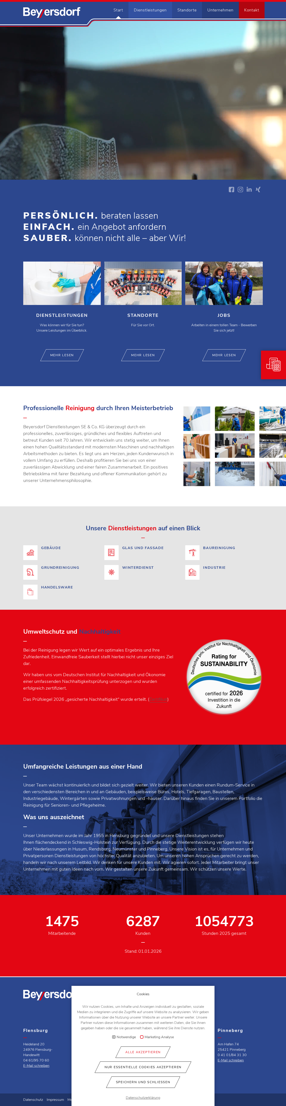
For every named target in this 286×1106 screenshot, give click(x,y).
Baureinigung (224, 553)
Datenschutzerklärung (143, 1097)
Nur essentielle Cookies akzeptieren (143, 1067)
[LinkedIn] (249, 189)
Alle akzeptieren (143, 1052)
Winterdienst (143, 573)
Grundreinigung (62, 573)
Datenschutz (33, 1099)
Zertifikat (158, 699)
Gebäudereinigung (62, 553)
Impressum (55, 1099)
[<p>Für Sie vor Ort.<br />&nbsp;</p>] (143, 302)
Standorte (187, 10)
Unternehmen (220, 10)
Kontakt (251, 10)
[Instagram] (240, 189)
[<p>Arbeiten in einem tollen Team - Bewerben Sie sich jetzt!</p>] (224, 302)
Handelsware (62, 587)
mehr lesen (62, 355)
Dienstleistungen (150, 10)
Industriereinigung (224, 573)
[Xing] (258, 189)
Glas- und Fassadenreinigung (143, 553)
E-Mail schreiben (36, 1065)
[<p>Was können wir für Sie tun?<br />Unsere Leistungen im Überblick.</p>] (62, 302)
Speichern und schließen (143, 1082)
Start (118, 10)
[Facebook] (231, 189)
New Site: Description (51, 12)
